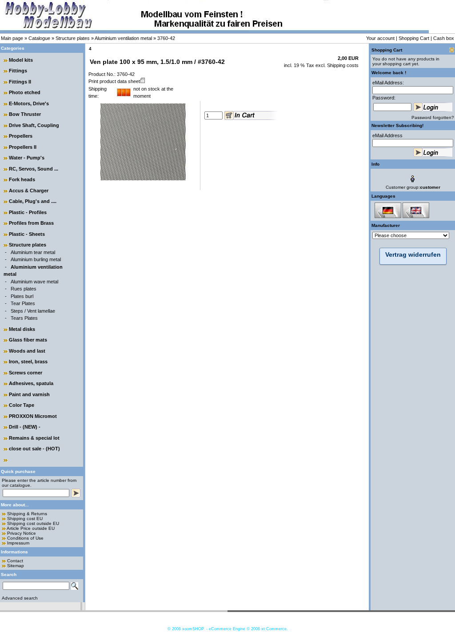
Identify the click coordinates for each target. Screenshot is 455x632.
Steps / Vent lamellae (33, 311)
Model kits (21, 60)
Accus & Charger (28, 190)
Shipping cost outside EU (33, 523)
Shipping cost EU (25, 518)
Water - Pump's (26, 157)
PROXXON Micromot (33, 416)
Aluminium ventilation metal (123, 38)
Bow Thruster (25, 114)
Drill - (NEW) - (24, 426)
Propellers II (22, 147)
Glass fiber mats (28, 339)
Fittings (18, 70)
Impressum (18, 543)
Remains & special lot (34, 438)
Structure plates (73, 38)
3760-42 (166, 38)
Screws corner (25, 372)
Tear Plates (23, 303)
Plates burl (22, 296)
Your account (380, 38)
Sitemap (15, 565)
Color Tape (21, 405)
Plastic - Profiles (28, 212)
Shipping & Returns (27, 513)
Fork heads (22, 179)
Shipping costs (342, 65)
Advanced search (20, 598)
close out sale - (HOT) (34, 448)
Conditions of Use (25, 538)
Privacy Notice (21, 533)
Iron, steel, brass (28, 361)
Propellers (20, 136)
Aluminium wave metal (34, 281)
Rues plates (23, 288)
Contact (15, 560)
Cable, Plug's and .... (32, 201)
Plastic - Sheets (27, 234)
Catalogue (39, 38)
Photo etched (24, 92)
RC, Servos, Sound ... (33, 168)
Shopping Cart (414, 38)
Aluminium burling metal (36, 259)
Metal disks (22, 329)
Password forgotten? (432, 117)
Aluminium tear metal (33, 252)
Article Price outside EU (31, 528)
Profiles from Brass (31, 223)
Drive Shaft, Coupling (34, 125)
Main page (12, 38)
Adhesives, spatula (31, 383)
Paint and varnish (29, 394)
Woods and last (27, 351)
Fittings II (20, 81)
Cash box (443, 38)
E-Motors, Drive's (29, 103)
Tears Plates (24, 318)
